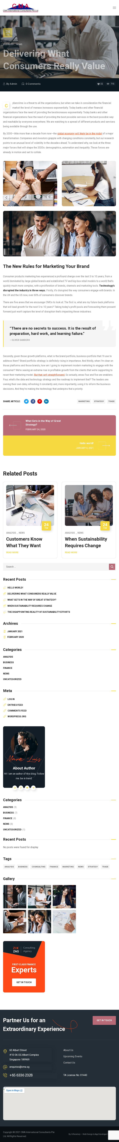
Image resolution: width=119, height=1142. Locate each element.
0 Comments (33, 83)
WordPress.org (17, 716)
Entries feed (15, 705)
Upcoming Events (72, 1056)
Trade (111, 401)
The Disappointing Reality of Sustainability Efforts (38, 612)
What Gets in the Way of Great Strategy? (31, 600)
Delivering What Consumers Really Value (31, 593)
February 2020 (15, 637)
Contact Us (69, 1062)
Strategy (99, 401)
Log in (11, 699)
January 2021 (14, 631)
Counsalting (38, 867)
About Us (68, 1050)
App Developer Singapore (105, 1134)
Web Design (88, 1134)
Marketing (84, 401)
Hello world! (15, 587)
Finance (7, 668)
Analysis (11, 533)
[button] (104, 1020)
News (19, 44)
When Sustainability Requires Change (29, 606)
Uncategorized (12, 679)
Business (8, 44)
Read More (12, 552)
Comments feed (17, 710)
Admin (13, 83)
